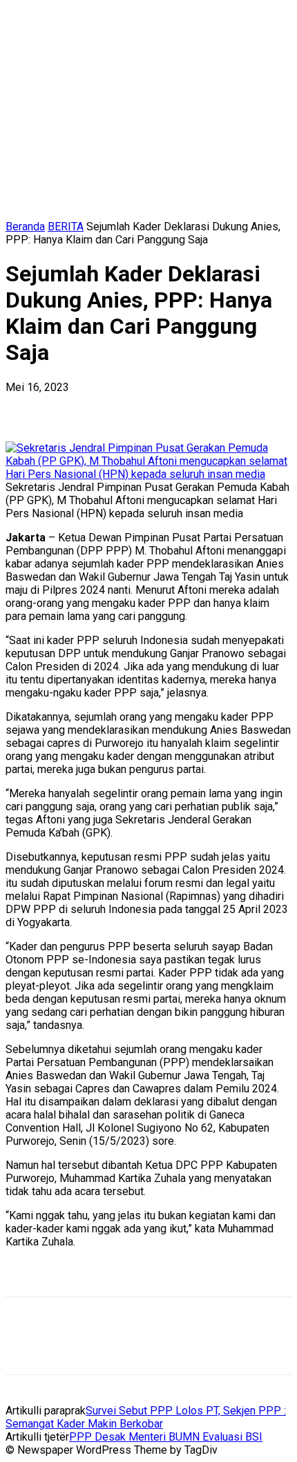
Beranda (25, 226)
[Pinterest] (128, 408)
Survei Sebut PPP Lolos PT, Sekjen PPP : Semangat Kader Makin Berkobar (146, 1417)
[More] (227, 408)
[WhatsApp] (177, 408)
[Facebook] (28, 408)
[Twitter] (78, 408)
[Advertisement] (116, 1276)
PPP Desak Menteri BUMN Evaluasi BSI (165, 1436)
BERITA (66, 226)
